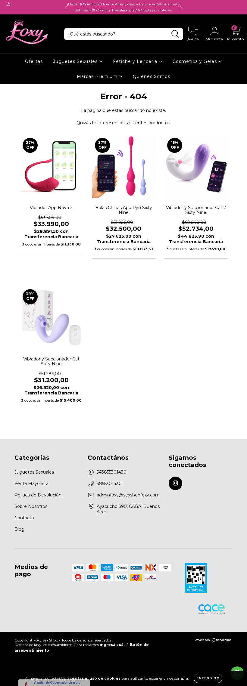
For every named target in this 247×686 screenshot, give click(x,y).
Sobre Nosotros (30, 506)
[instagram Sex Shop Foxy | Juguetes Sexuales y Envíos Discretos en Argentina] (8, 4)
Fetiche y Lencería (136, 61)
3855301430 (109, 483)
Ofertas (34, 61)
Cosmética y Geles (195, 61)
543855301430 (112, 472)
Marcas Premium (98, 76)
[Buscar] (175, 34)
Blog (19, 529)
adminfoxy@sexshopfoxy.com (128, 495)
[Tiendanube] (214, 640)
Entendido (208, 678)
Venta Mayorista (31, 483)
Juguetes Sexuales (76, 61)
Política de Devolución (37, 495)
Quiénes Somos (151, 76)
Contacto (24, 518)
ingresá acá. (112, 644)
